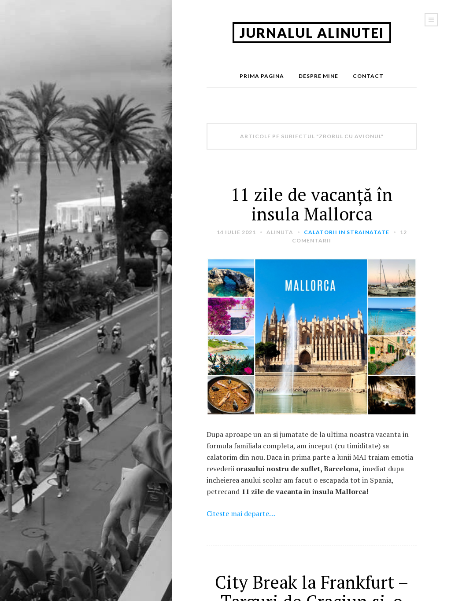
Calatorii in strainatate (346, 232)
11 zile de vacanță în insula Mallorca (312, 204)
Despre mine (318, 76)
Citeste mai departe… (241, 513)
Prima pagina (262, 76)
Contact (368, 76)
